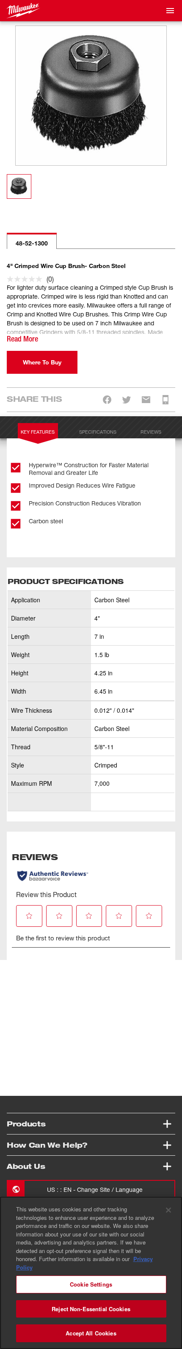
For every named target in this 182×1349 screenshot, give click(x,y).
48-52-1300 (32, 243)
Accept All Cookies (91, 1333)
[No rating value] (27, 279)
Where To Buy (42, 362)
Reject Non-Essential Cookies (91, 1309)
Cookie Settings (91, 1284)
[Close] (168, 1210)
